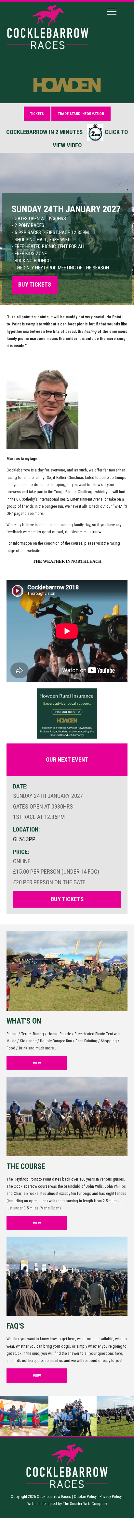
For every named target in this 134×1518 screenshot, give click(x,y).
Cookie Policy (85, 1496)
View (37, 1063)
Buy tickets (34, 284)
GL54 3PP (24, 839)
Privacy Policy (111, 1496)
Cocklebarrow (19, 470)
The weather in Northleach (67, 561)
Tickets (37, 113)
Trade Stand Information (81, 113)
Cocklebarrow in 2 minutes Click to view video (67, 139)
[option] (67, 229)
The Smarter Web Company (85, 1503)
